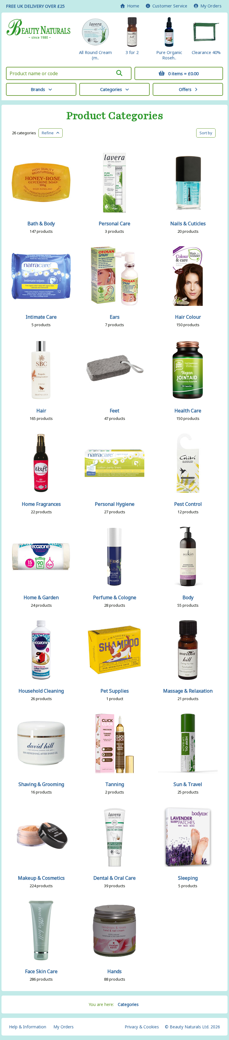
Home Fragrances (41, 504)
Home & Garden (41, 597)
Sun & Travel (188, 784)
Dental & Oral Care (114, 878)
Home (132, 6)
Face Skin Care (41, 971)
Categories (111, 89)
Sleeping (188, 878)
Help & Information (27, 1027)
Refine (49, 132)
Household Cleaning (41, 691)
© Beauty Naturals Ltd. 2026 (192, 1027)
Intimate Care (41, 317)
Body (188, 597)
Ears (115, 317)
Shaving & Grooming (41, 784)
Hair (41, 410)
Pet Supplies (114, 691)
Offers (185, 89)
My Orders (210, 6)
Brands (38, 89)
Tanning (114, 784)
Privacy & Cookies (142, 1027)
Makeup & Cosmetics (41, 878)
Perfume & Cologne (114, 597)
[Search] (119, 73)
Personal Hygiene (114, 504)
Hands (114, 971)
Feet (114, 410)
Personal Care (114, 223)
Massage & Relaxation (188, 691)
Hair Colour (188, 317)
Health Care (187, 410)
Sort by (205, 132)
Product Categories (114, 115)
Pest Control (188, 504)
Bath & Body (41, 223)
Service (169, 6)
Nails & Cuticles (188, 223)
